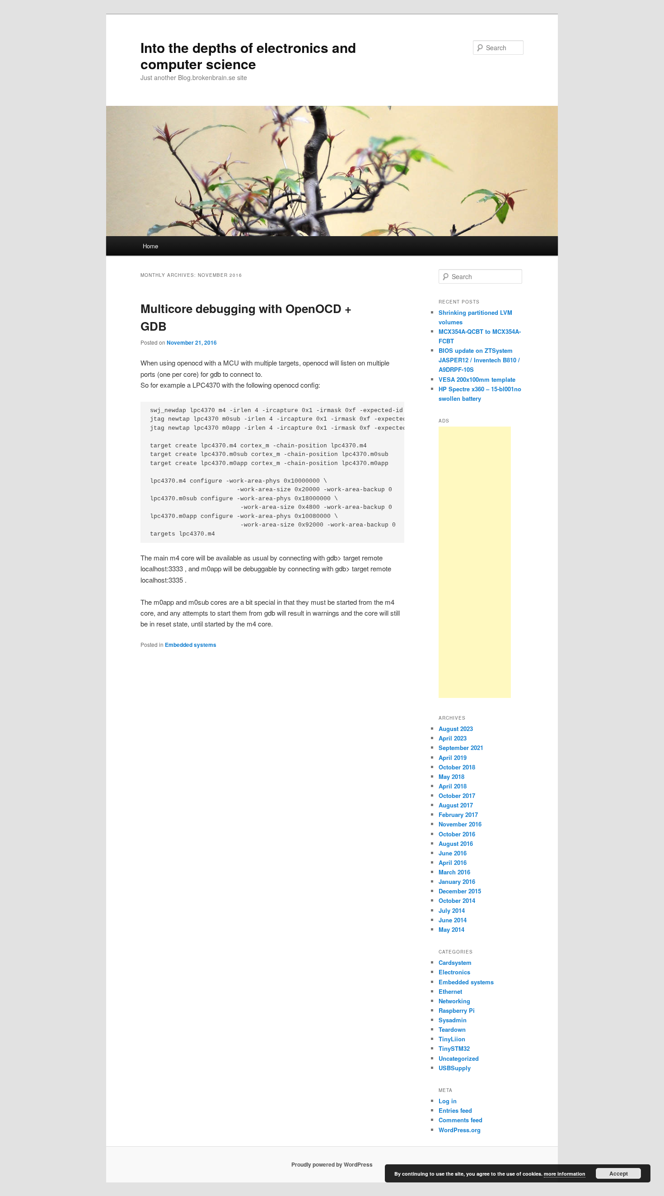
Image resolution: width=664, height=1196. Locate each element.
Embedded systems (190, 645)
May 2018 (451, 776)
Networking (454, 1001)
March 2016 (454, 872)
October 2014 (457, 900)
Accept (618, 1173)
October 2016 (457, 834)
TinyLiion (452, 1039)
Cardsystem (455, 962)
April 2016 (453, 862)
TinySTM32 (454, 1048)
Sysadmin (453, 1020)
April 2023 (453, 738)
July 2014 (452, 910)
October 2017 (457, 795)
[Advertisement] (475, 562)
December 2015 (460, 891)
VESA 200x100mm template (477, 379)
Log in (448, 1100)
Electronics (454, 972)
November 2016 (460, 824)
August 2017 (456, 805)
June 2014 (453, 920)
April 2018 (453, 786)
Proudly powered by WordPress (332, 1164)
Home (150, 246)
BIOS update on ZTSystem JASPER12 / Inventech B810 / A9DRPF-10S (479, 360)
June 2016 (453, 853)
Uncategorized (459, 1058)
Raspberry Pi (457, 1010)
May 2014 (451, 929)
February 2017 (458, 814)
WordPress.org (460, 1129)
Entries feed (455, 1110)
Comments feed (460, 1119)
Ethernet (450, 991)
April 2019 (453, 757)
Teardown (452, 1029)
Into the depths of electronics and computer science (248, 55)
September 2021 (461, 747)
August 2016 (456, 843)
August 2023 (456, 728)
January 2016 (457, 881)
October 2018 (457, 767)
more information (564, 1173)
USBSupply (455, 1067)
